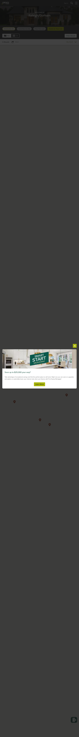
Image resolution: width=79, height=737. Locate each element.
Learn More (39, 384)
